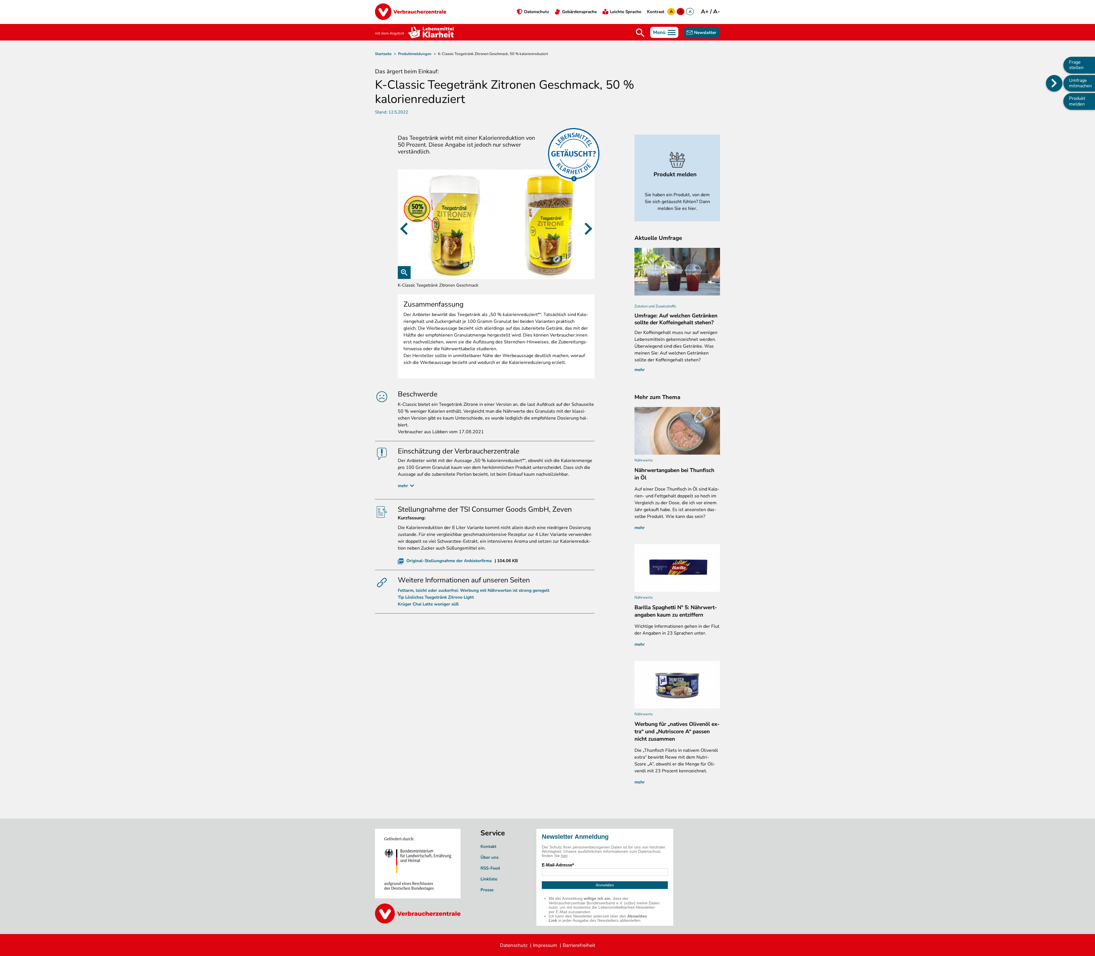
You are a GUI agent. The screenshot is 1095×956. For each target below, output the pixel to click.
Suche (640, 33)
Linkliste (488, 879)
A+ (705, 11)
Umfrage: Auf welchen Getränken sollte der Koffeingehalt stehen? (675, 319)
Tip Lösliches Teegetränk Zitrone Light (436, 597)
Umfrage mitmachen (1080, 83)
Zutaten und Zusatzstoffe (655, 306)
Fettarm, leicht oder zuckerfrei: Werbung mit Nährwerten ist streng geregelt (473, 590)
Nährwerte (643, 460)
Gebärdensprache (579, 12)
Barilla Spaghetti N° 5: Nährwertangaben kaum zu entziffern (675, 611)
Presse (487, 890)
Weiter (588, 228)
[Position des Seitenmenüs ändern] (1054, 83)
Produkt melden (1077, 101)
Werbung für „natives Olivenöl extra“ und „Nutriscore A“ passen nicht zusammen (676, 731)
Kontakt (488, 846)
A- (716, 11)
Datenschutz (536, 12)
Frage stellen (1076, 65)
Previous (404, 228)
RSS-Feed (490, 868)
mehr (403, 486)
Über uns (489, 857)
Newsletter (705, 32)
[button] (496, 224)
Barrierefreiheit (579, 945)
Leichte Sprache (625, 12)
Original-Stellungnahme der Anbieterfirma (449, 561)
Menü (659, 32)
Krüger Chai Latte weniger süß (428, 604)
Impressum (545, 945)
